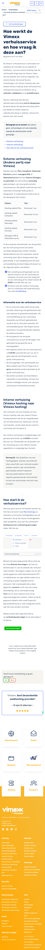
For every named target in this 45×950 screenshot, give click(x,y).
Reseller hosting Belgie (9, 889)
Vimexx (4, 9)
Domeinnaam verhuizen (9, 902)
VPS (3, 872)
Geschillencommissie (31, 921)
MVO (25, 915)
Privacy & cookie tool (9, 939)
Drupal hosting (6, 867)
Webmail (4, 923)
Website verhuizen (30, 845)
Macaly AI (5, 937)
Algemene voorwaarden (32, 947)
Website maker (29, 848)
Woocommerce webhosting (10, 862)
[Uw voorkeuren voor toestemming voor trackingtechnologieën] (43, 712)
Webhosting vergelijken (9, 870)
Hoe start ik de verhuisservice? (20, 148)
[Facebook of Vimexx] (4, 829)
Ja (6, 680)
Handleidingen (13, 9)
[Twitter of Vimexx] (8, 829)
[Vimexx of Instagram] (16, 829)
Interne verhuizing (15, 145)
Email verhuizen (7, 926)
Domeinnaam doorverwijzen (11, 910)
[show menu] (3, 3)
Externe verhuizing (15, 141)
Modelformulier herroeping (33, 924)
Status (26, 902)
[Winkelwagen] (41, 3)
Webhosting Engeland (9, 851)
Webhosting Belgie (8, 845)
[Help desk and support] (32, 3)
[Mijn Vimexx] (37, 3)
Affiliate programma (30, 913)
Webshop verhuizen (30, 875)
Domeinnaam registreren (10, 899)
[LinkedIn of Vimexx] (12, 829)
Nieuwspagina (28, 905)
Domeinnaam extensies (9, 907)
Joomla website (29, 853)
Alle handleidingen (16, 24)
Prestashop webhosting (9, 864)
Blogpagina (27, 907)
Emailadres (5, 921)
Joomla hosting (7, 859)
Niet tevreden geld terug (32, 918)
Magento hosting (7, 856)
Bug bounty (27, 932)
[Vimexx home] (13, 3)
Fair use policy (29, 942)
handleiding (21, 291)
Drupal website (29, 856)
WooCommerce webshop (32, 869)
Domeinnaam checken (9, 905)
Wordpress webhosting (9, 853)
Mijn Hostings (29, 512)
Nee (12, 680)
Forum (26, 910)
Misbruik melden (29, 929)
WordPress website (30, 851)
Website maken (29, 842)
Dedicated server (7, 875)
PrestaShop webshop (31, 872)
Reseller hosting (7, 886)
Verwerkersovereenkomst (32, 945)
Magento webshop (30, 867)
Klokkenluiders (29, 926)
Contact (26, 899)
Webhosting (5, 842)
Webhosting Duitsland (9, 848)
